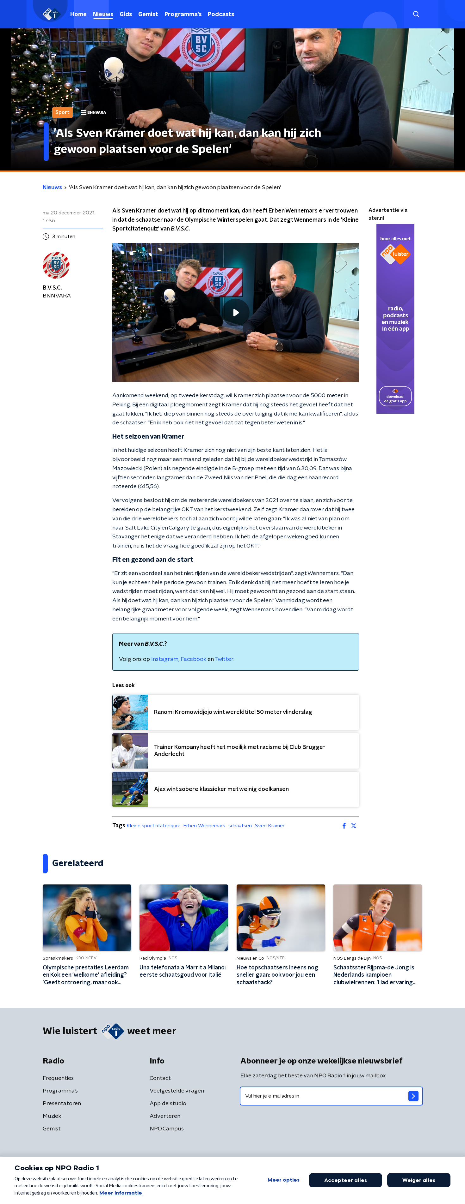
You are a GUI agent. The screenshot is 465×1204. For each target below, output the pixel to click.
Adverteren (165, 1116)
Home (78, 14)
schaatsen (240, 825)
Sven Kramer (270, 825)
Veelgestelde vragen (177, 1091)
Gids (126, 14)
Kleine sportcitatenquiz (153, 825)
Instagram (164, 659)
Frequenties (58, 1078)
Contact (160, 1078)
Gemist (148, 14)
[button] (416, 14)
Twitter (223, 659)
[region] (235, 312)
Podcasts (221, 14)
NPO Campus (167, 1129)
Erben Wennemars (204, 825)
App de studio (168, 1103)
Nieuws (103, 14)
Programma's (183, 14)
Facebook (193, 659)
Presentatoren (62, 1103)
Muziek (52, 1116)
